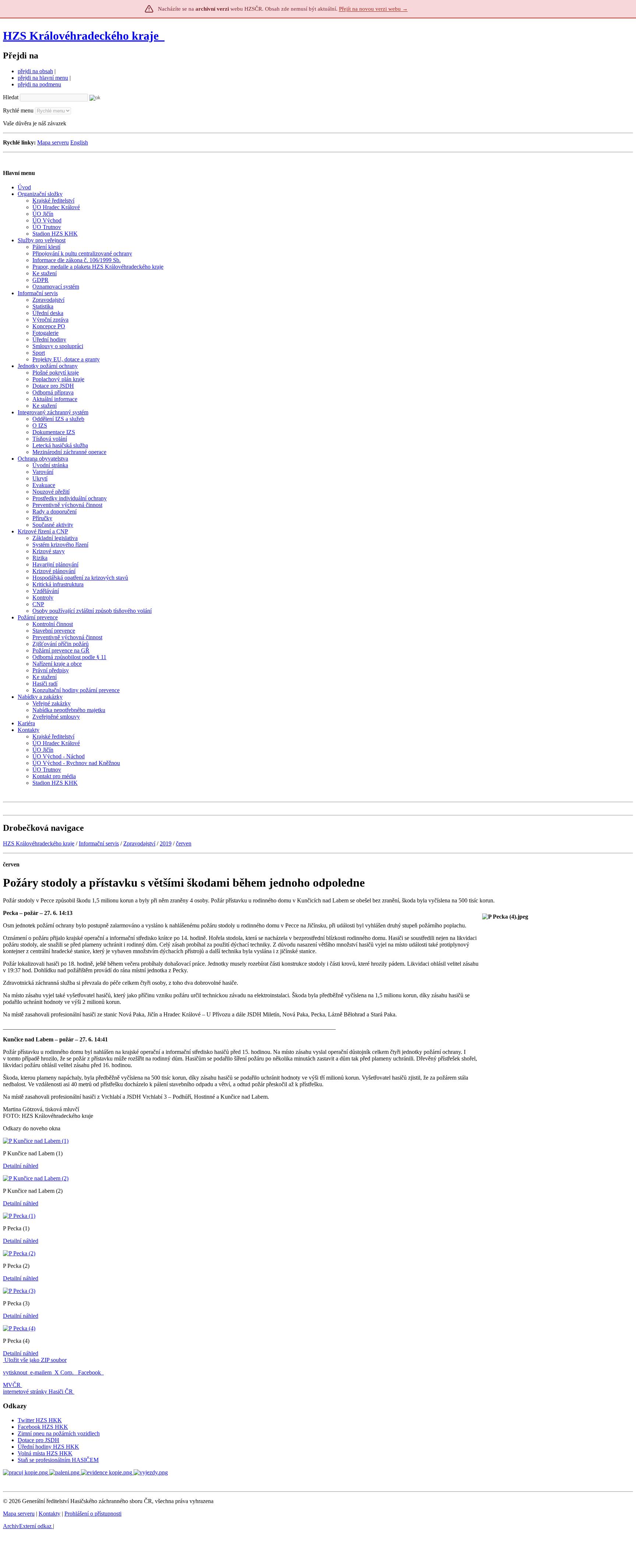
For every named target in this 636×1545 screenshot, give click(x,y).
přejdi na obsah (35, 71)
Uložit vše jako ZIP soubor (35, 1360)
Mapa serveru (53, 142)
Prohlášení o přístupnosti (92, 1513)
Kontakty (49, 1513)
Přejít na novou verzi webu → (373, 9)
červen (183, 843)
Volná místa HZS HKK (45, 1453)
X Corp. (64, 1372)
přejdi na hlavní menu (43, 78)
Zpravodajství (139, 843)
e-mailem (41, 1372)
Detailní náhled (20, 1166)
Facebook (90, 1372)
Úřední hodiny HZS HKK (48, 1447)
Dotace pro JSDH (38, 1440)
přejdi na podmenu (39, 84)
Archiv (27, 1526)
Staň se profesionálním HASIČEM (58, 1460)
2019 (166, 843)
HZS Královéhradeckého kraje (81, 35)
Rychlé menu (18, 110)
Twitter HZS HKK (40, 1420)
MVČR (12, 1385)
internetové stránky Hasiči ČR (38, 1391)
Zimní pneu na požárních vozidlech (59, 1433)
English (79, 142)
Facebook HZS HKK (43, 1427)
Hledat (10, 97)
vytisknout (15, 1372)
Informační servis (99, 843)
